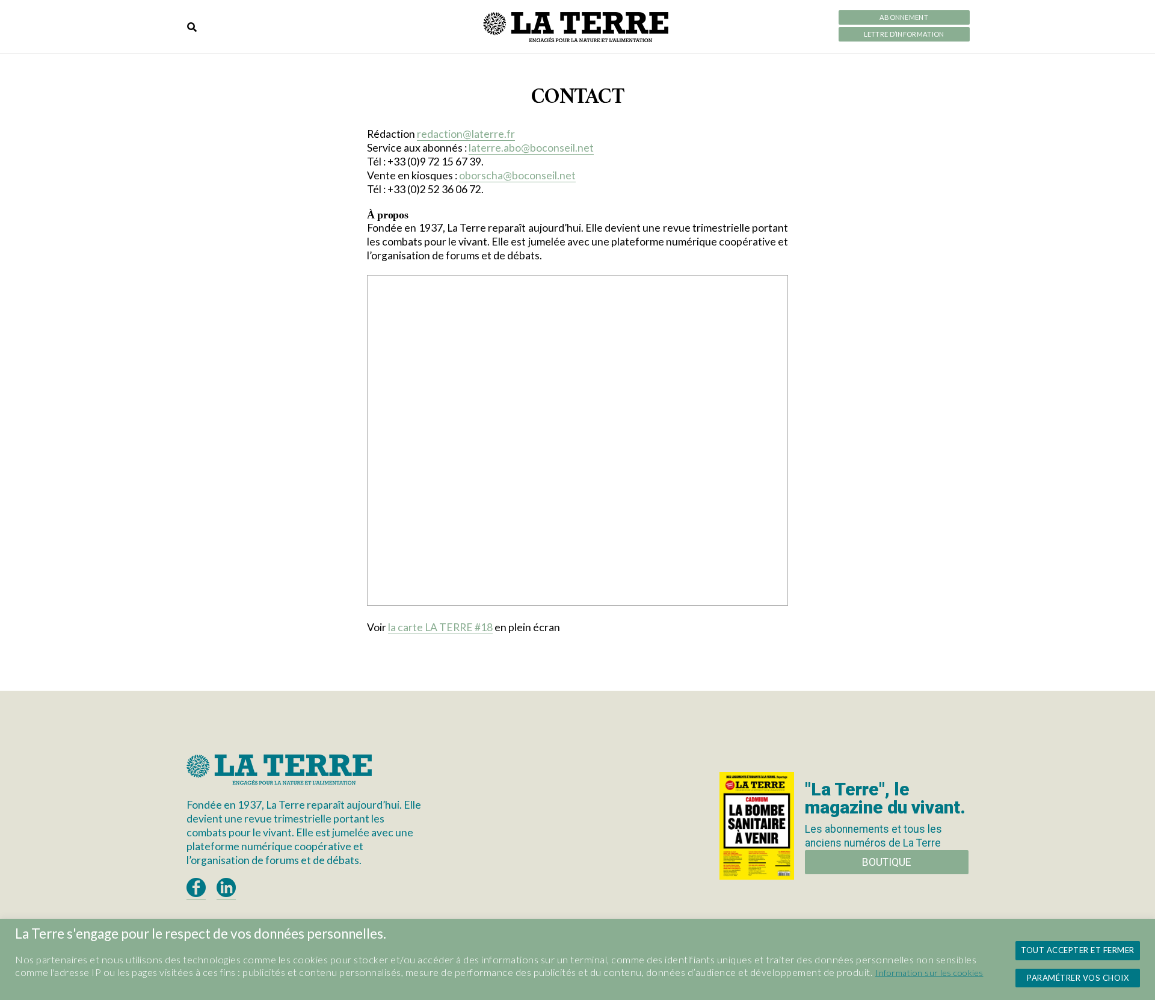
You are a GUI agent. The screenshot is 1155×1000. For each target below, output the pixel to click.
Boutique (886, 862)
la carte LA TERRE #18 (440, 627)
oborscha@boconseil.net (517, 175)
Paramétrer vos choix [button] (1078, 978)
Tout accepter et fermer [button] (1078, 950)
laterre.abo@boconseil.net (531, 147)
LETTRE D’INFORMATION (904, 34)
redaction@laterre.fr (466, 134)
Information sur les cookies (929, 973)
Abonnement (903, 17)
